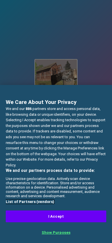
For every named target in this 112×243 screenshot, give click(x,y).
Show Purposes (56, 232)
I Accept (56, 216)
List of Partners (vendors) (30, 202)
